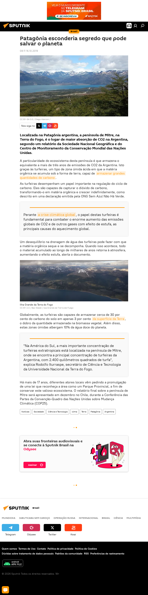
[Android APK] (13, 564)
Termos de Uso (27, 548)
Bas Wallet (37, 307)
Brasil (106, 517)
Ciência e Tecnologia (58, 411)
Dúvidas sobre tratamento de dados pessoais (28, 553)
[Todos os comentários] (5, 589)
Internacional (88, 517)
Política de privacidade (60, 548)
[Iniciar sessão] (135, 25)
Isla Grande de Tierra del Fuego (58, 307)
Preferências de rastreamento (107, 553)
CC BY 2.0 (25, 307)
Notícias (25, 411)
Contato (41, 548)
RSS (86, 553)
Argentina (109, 411)
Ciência (118, 517)
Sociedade (39, 411)
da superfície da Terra (108, 319)
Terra (83, 411)
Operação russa (64, 517)
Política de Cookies (86, 548)
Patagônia (95, 411)
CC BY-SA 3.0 (26, 119)
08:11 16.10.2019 (29, 50)
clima (74, 411)
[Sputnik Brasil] (18, 28)
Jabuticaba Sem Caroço (34, 517)
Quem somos (9, 548)
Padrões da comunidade (68, 553)
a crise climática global (56, 214)
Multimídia (134, 517)
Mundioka (8, 517)
